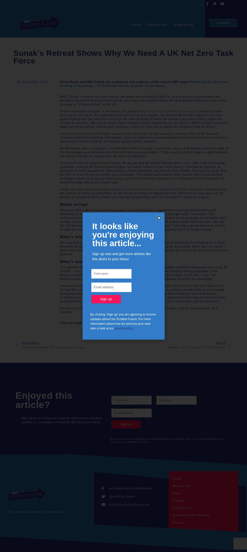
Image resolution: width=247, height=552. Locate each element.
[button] (159, 218)
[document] (123, 276)
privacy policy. (124, 328)
